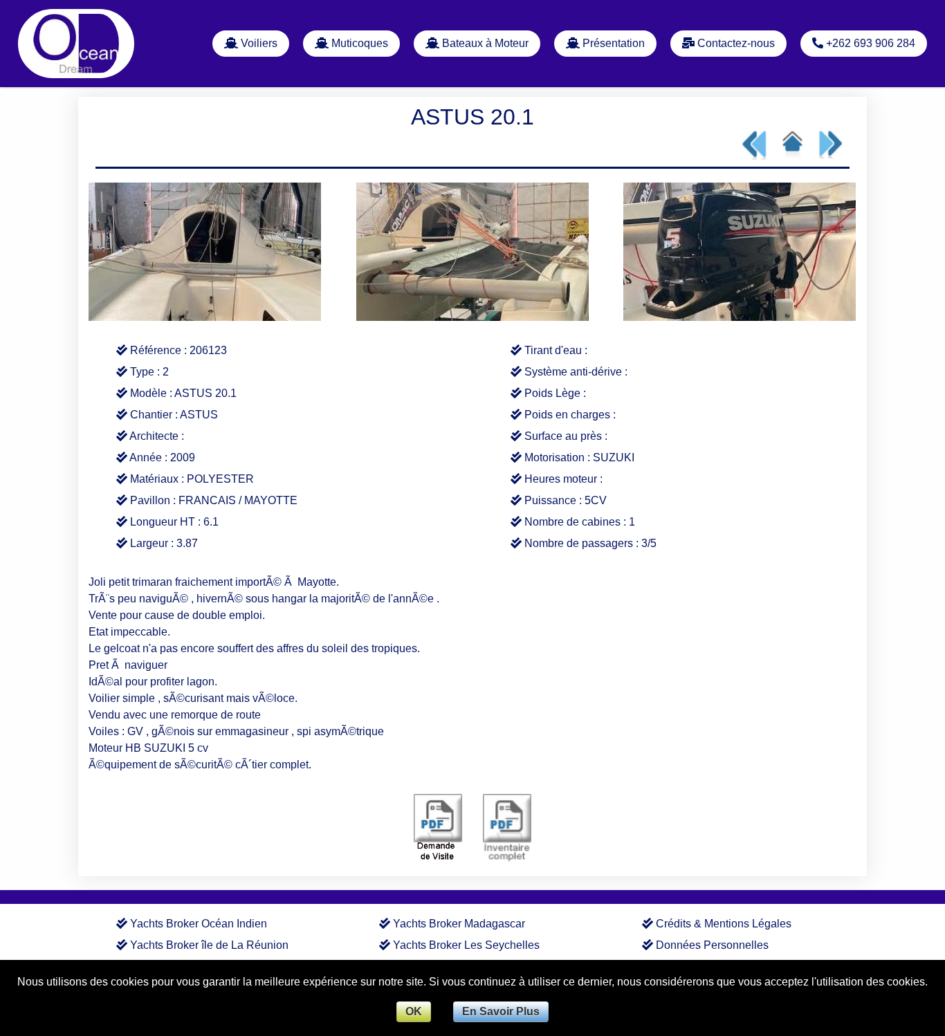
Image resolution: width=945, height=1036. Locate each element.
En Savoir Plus (501, 1011)
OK (413, 1011)
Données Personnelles (712, 945)
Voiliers (257, 43)
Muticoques (358, 43)
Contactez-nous (735, 43)
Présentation (612, 43)
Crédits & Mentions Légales (723, 923)
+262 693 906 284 (869, 43)
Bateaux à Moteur (484, 43)
